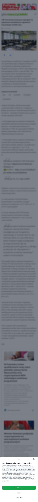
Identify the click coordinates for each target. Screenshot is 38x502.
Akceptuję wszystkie (19, 487)
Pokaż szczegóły (19, 497)
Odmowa (19, 492)
